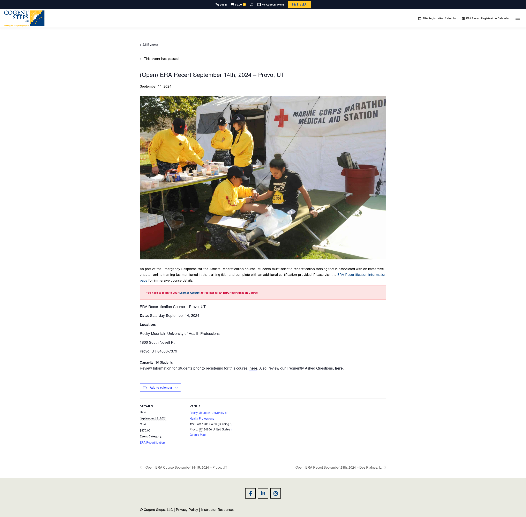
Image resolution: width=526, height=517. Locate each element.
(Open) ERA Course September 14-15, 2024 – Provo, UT (185, 467)
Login (223, 4)
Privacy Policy (187, 510)
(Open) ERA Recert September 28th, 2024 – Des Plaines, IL (338, 467)
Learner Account (189, 292)
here (339, 368)
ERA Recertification (152, 442)
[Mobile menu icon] (518, 18)
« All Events (149, 44)
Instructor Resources (217, 510)
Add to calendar (161, 387)
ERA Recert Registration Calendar (488, 18)
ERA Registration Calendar (440, 18)
